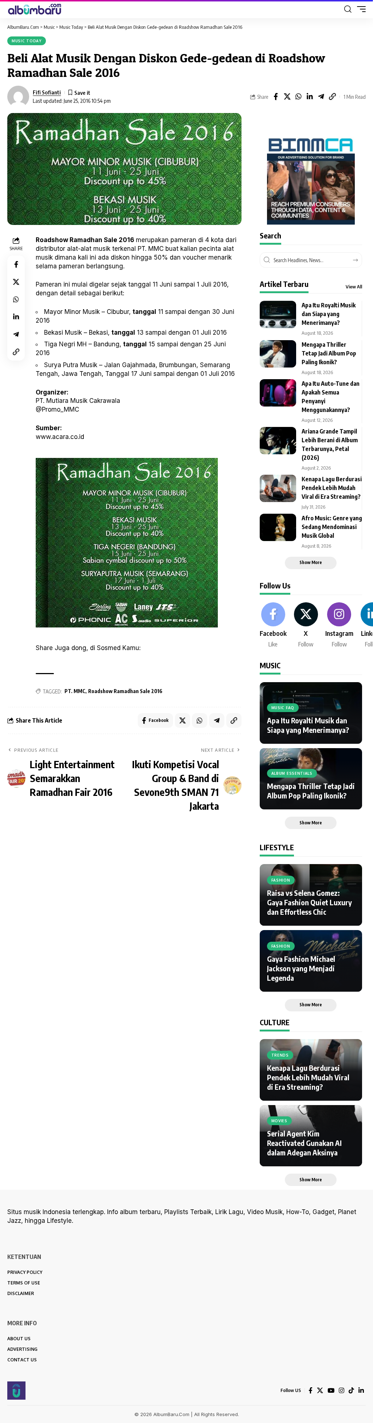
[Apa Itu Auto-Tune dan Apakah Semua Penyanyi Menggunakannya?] (278, 393)
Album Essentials (292, 773)
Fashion (280, 880)
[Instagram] (339, 625)
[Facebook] (273, 625)
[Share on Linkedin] (310, 96)
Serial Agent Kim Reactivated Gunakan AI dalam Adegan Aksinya (304, 1143)
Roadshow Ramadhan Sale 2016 (125, 691)
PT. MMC (74, 691)
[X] (306, 625)
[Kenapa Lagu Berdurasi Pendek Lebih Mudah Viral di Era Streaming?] (278, 488)
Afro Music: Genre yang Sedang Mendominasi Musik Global (332, 526)
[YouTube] (331, 1390)
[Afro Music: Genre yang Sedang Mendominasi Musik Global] (278, 527)
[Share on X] (287, 96)
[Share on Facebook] (276, 96)
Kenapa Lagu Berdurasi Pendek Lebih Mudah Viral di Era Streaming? (332, 487)
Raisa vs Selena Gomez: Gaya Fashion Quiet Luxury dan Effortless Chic (309, 902)
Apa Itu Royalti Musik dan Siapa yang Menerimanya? (329, 314)
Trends (280, 1055)
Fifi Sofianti (47, 92)
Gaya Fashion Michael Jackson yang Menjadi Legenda (301, 968)
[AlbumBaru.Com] (34, 9)
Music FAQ (282, 707)
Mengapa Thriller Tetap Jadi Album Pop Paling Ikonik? (329, 353)
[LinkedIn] (361, 1390)
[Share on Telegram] (321, 96)
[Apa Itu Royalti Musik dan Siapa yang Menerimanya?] (278, 314)
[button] (347, 9)
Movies (279, 1121)
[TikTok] (351, 1390)
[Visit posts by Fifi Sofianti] (18, 97)
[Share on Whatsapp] (298, 96)
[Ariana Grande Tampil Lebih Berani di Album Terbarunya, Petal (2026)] (278, 440)
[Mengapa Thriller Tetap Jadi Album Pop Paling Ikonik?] (278, 354)
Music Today (27, 41)
